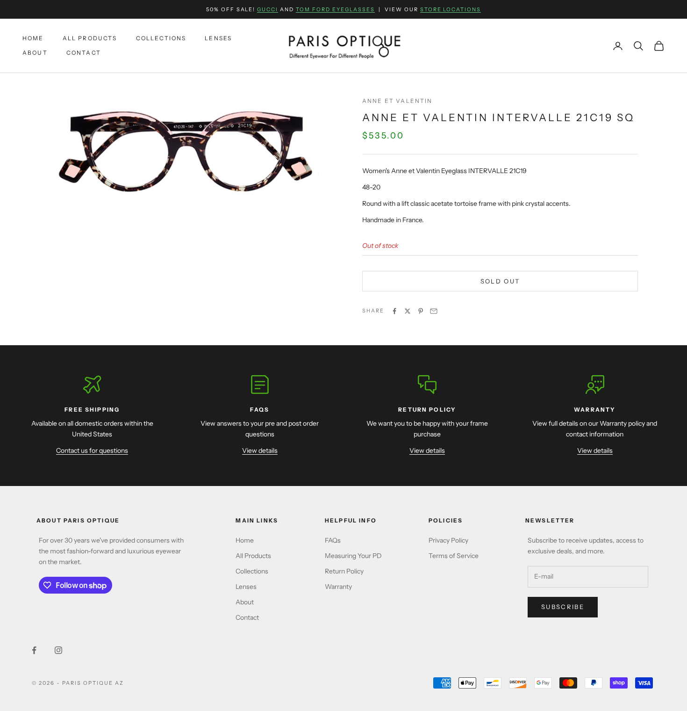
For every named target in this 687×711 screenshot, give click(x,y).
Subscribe (562, 606)
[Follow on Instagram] (58, 650)
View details (260, 450)
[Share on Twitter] (407, 311)
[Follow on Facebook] (34, 650)
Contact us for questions (92, 450)
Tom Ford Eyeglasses (335, 9)
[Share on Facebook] (394, 311)
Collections (161, 38)
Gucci (267, 9)
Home (33, 38)
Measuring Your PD (353, 555)
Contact (83, 52)
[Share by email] (433, 311)
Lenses (218, 38)
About (35, 52)
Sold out (500, 281)
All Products (90, 38)
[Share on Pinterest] (420, 311)
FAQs (333, 540)
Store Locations (450, 9)
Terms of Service (454, 555)
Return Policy (344, 571)
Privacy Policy (448, 540)
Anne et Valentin (397, 100)
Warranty (338, 586)
